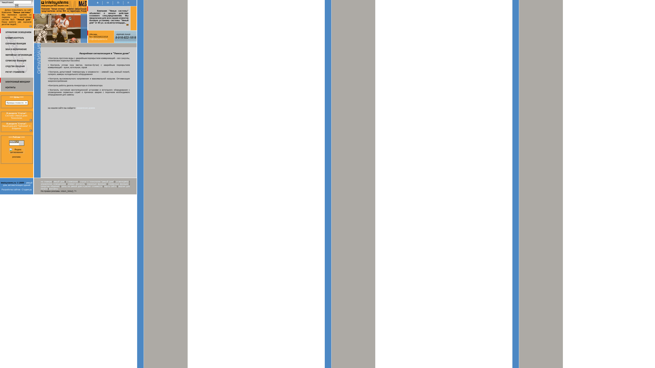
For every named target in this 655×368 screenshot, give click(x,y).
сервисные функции (118, 184)
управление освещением (53, 184)
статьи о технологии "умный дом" (97, 181)
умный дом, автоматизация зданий (18, 184)
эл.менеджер (122, 181)
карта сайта (110, 186)
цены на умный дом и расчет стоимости (82, 186)
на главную (46, 181)
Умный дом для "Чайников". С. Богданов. (16, 127)
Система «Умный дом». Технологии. (16, 116)
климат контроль (76, 184)
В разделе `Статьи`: (16, 113)
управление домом (85, 108)
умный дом (58, 181)
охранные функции (96, 184)
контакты (53, 189)
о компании (72, 181)
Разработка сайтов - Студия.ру (17, 189)
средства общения (50, 186)
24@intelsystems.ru (98, 39)
